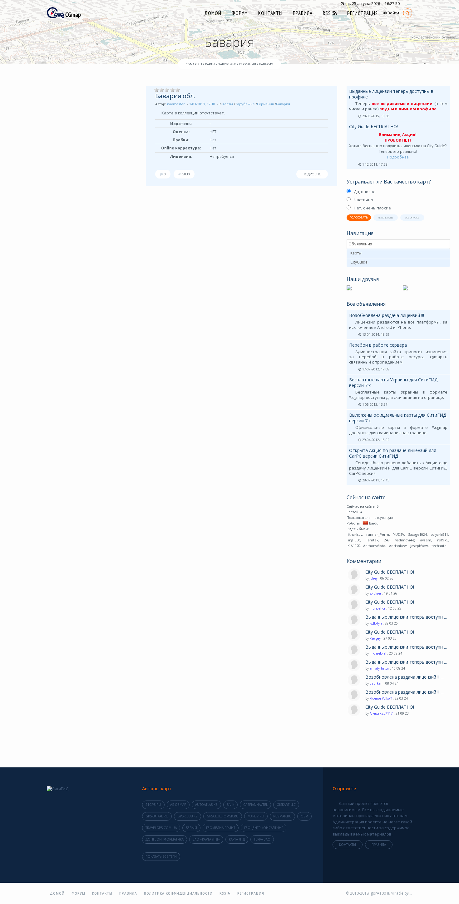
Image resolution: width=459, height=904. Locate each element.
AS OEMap (178, 804)
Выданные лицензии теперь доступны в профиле (391, 94)
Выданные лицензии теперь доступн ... (406, 617)
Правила (303, 13)
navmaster (176, 104)
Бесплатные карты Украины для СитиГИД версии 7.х (393, 382)
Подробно (312, 174)
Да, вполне (365, 191)
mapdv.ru (256, 816)
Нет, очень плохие (372, 208)
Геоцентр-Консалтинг (263, 828)
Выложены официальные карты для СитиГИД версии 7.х (397, 418)
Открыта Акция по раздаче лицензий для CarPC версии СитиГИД (392, 453)
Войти (393, 13)
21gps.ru (153, 804)
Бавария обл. (175, 96)
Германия (265, 104)
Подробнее (398, 157)
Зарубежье (245, 104)
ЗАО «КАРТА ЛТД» (206, 839)
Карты (227, 104)
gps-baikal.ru (157, 816)
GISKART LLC (286, 804)
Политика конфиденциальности (178, 893)
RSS (328, 13)
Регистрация (362, 13)
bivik (230, 804)
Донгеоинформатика (165, 839)
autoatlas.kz (206, 804)
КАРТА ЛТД (237, 839)
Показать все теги (161, 856)
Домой (212, 13)
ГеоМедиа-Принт (220, 828)
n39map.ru (282, 816)
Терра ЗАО (262, 839)
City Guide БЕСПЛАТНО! (373, 126)
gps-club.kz (187, 816)
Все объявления (366, 303)
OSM (304, 816)
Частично (363, 200)
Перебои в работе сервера (378, 345)
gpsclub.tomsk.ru (223, 816)
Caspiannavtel (255, 804)
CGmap (72, 15)
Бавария (283, 104)
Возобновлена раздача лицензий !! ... (404, 677)
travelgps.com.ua (161, 828)
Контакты (270, 13)
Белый (191, 828)
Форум (240, 13)
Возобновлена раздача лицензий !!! (386, 315)
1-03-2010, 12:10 (202, 104)
